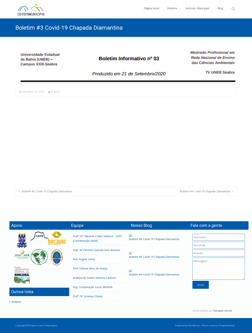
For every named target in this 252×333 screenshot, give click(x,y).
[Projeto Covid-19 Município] (30, 9)
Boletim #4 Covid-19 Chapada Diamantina (207, 191)
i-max (212, 325)
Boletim (55, 91)
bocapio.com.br (223, 310)
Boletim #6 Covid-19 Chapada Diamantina (154, 239)
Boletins (172, 8)
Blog (220, 8)
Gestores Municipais (197, 8)
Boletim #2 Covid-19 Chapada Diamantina (45, 191)
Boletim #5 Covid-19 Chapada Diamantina (154, 257)
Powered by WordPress (187, 325)
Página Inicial (151, 8)
